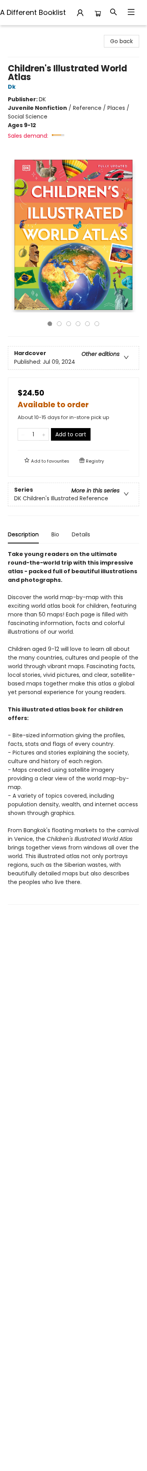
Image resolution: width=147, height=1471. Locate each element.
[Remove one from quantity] (23, 434)
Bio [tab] (55, 534)
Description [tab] (23, 534)
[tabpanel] (73, 727)
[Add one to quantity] (44, 434)
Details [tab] (81, 534)
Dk (12, 87)
